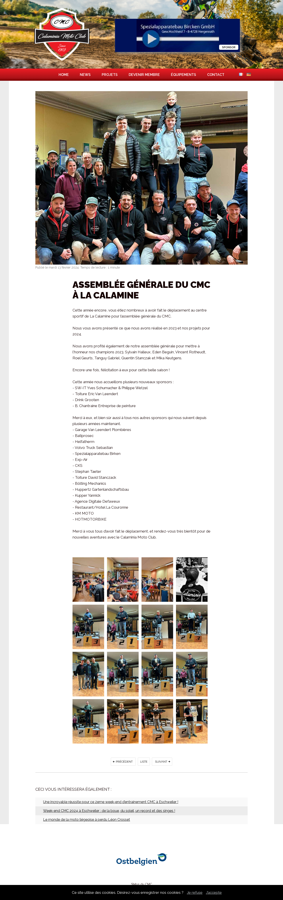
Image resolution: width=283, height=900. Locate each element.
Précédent (124, 761)
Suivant (161, 761)
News (85, 75)
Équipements (183, 75)
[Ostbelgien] (141, 873)
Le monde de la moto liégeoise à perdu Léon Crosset (86, 819)
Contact (215, 75)
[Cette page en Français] (241, 74)
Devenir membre (144, 75)
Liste (143, 761)
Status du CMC (141, 884)
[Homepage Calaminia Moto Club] (62, 61)
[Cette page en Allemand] (248, 74)
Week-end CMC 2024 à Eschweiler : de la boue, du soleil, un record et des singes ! (109, 811)
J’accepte (214, 892)
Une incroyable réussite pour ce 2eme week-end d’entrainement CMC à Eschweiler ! (110, 802)
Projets (110, 75)
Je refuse (195, 892)
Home (64, 75)
